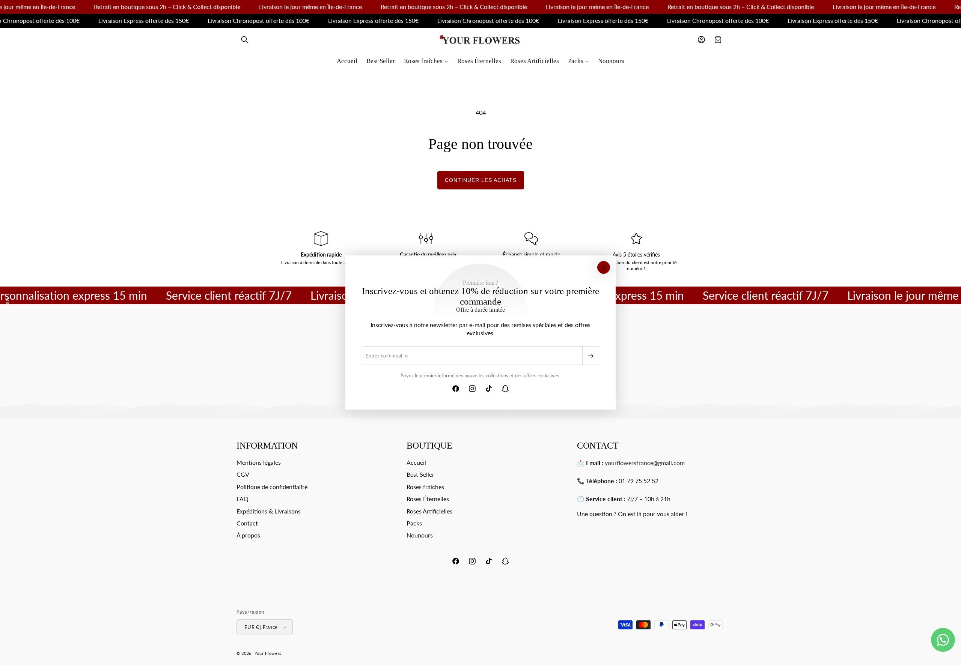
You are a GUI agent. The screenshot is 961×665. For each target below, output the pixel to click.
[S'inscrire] (590, 355)
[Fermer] (603, 267)
